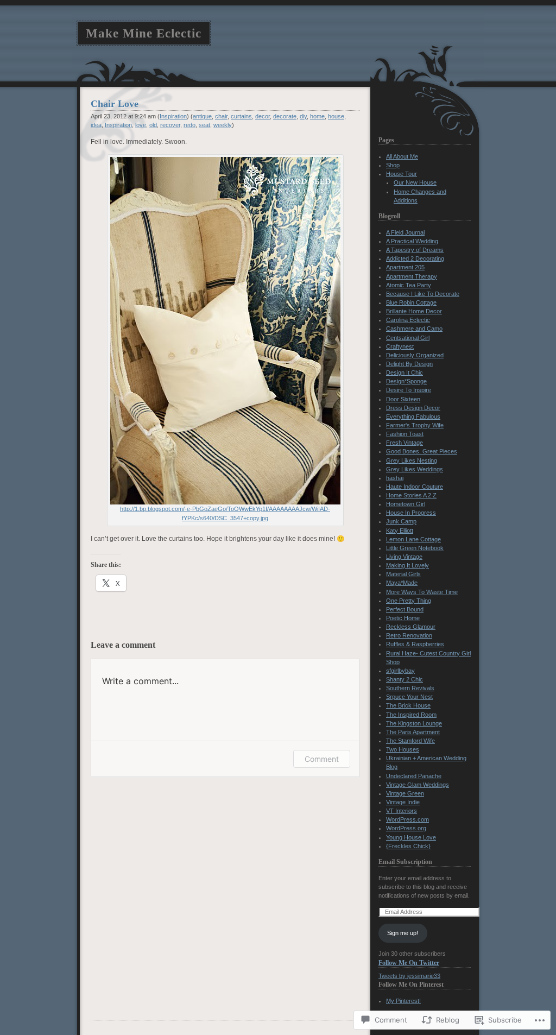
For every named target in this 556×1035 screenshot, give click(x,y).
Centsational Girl (407, 338)
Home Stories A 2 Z (411, 495)
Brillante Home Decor (414, 311)
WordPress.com (407, 819)
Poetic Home (403, 618)
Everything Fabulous (413, 416)
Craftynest (400, 346)
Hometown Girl (405, 504)
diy (303, 116)
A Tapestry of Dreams (415, 250)
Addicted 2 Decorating (415, 258)
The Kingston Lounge (414, 723)
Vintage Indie (403, 802)
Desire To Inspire (408, 390)
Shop (393, 165)
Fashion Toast (405, 434)
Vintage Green (405, 793)
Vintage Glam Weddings (417, 784)
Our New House (415, 182)
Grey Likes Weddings (414, 469)
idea (96, 125)
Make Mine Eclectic (143, 33)
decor (262, 116)
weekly (222, 125)
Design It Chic (404, 372)
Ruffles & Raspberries (415, 644)
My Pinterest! (403, 1001)
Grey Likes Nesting (411, 460)
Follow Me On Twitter (408, 963)
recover (170, 125)
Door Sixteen (403, 399)
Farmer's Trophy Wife (415, 425)
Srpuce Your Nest (409, 696)
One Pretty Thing (408, 600)
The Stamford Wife (410, 740)
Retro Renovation (409, 635)
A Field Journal (405, 232)
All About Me (402, 156)
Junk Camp (401, 521)
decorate (284, 116)
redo (189, 125)
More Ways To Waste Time (422, 592)
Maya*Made (402, 582)
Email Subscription (405, 862)
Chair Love (114, 103)
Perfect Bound (405, 609)
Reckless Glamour (410, 626)
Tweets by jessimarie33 (409, 976)
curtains (241, 116)
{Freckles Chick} (408, 846)
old (153, 125)
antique (202, 116)
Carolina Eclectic (408, 320)
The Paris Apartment (413, 732)
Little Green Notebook (415, 548)
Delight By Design (409, 364)
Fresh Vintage (404, 442)
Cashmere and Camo (414, 328)
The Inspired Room (411, 714)
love (140, 125)
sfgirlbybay (400, 670)
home (317, 116)
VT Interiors (401, 810)
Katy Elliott (399, 530)
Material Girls (403, 574)
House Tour (401, 174)
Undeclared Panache (413, 776)
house (336, 116)
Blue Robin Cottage (411, 302)
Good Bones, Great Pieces (421, 451)
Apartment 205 (405, 267)
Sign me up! (402, 933)
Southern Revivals (410, 688)
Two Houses (402, 749)
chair (221, 116)
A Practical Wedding (412, 241)
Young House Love (411, 837)
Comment (322, 758)
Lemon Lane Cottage (413, 539)
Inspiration (173, 116)
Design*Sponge (406, 381)
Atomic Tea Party (408, 285)
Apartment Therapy (411, 276)
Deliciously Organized (415, 355)
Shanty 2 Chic (404, 679)
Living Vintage (404, 556)
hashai (394, 478)
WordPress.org (406, 828)
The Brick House (408, 705)
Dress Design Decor (413, 408)
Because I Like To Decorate (422, 294)
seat (204, 125)
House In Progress (411, 512)
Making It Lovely (407, 565)
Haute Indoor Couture (414, 486)
